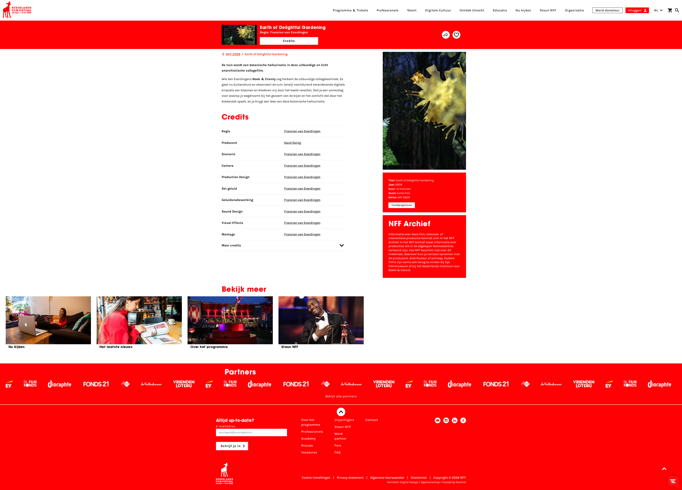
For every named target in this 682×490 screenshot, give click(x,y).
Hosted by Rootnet (454, 482)
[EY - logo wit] (139, 384)
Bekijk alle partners (341, 396)
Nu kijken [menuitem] (523, 10)
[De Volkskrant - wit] (81, 384)
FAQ (337, 452)
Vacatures (309, 452)
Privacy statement (350, 478)
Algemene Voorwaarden (387, 478)
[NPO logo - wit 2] (55, 384)
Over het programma (310, 422)
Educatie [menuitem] (500, 10)
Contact (371, 420)
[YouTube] (437, 437)
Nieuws (307, 445)
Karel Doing (292, 143)
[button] (665, 468)
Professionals (312, 432)
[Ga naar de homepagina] (17, 10)
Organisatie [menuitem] (574, 10)
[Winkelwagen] (670, 10)
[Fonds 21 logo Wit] (26, 384)
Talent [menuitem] (412, 10)
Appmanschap (430, 482)
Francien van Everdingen (302, 131)
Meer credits (231, 245)
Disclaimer (419, 478)
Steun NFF (342, 427)
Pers (337, 445)
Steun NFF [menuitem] (548, 10)
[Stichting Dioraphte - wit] (189, 384)
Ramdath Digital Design (402, 482)
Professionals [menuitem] (388, 10)
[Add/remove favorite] (456, 35)
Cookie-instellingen (316, 478)
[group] (48, 324)
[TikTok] (463, 437)
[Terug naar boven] (341, 412)
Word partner (340, 436)
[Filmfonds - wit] (160, 384)
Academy (308, 438)
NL (656, 10)
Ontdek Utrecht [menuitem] (472, 10)
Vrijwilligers (344, 420)
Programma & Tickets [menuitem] (350, 10)
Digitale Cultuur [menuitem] (438, 10)
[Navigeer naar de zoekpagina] (677, 10)
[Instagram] (446, 437)
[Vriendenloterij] (113, 384)
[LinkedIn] (455, 437)
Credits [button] (289, 41)
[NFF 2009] (223, 54)
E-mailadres (225, 426)
